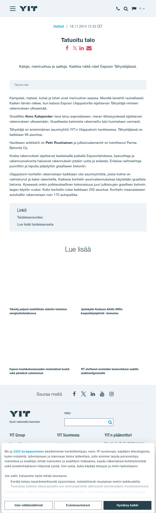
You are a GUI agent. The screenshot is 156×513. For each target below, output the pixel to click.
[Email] (88, 48)
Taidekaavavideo (30, 217)
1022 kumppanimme (28, 451)
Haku (67, 413)
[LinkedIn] (81, 48)
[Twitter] (74, 48)
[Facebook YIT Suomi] (74, 394)
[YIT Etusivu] (28, 8)
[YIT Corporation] (93, 394)
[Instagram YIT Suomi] (111, 394)
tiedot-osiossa (134, 492)
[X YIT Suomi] (83, 394)
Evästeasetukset (78, 505)
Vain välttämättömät (28, 505)
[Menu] (13, 8)
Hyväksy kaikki (127, 505)
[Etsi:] (109, 422)
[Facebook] (67, 48)
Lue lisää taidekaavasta (35, 224)
